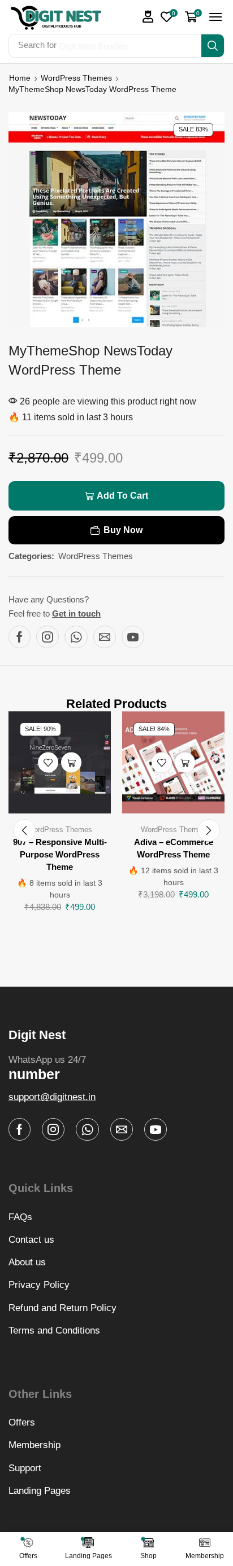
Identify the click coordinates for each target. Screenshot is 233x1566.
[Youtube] (133, 637)
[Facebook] (19, 637)
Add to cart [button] (71, 763)
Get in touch (76, 613)
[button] (148, 16)
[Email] (104, 637)
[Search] (212, 45)
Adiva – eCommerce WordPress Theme (173, 848)
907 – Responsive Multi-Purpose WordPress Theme (60, 855)
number (34, 1074)
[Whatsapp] (76, 637)
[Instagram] (47, 637)
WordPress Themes (76, 77)
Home (20, 77)
